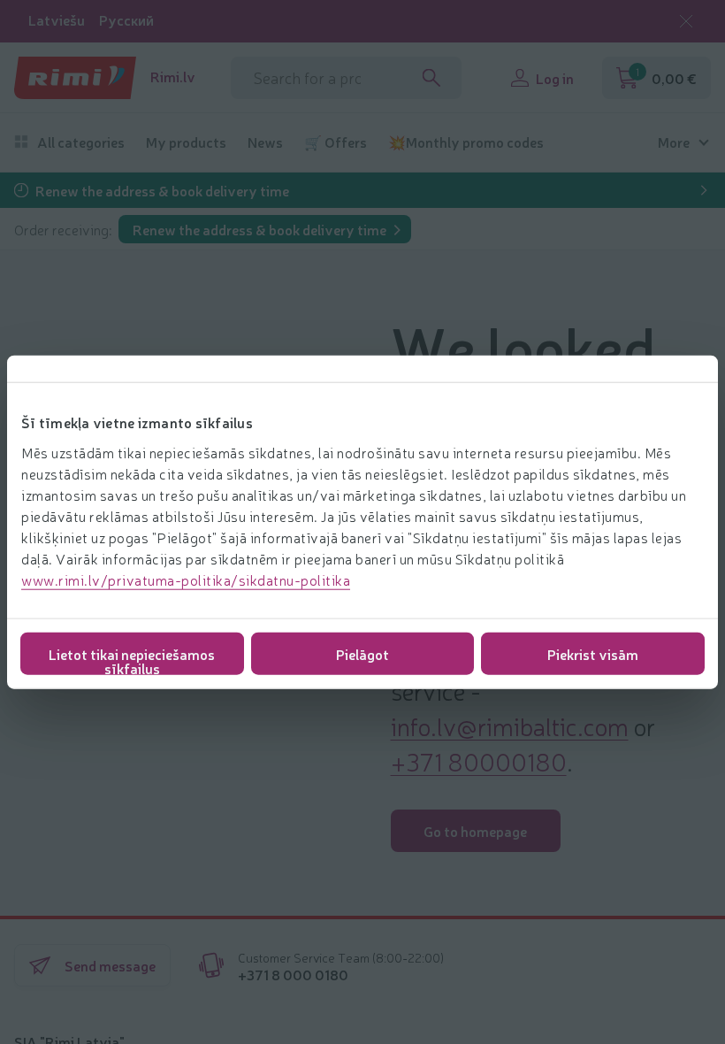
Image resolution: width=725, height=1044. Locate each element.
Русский (126, 20)
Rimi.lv (172, 76)
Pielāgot (362, 653)
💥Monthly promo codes (466, 142)
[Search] (431, 77)
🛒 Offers (335, 142)
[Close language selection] (686, 21)
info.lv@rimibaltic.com (510, 725)
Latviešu (56, 20)
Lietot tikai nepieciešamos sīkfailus (132, 658)
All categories (81, 142)
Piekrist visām (592, 653)
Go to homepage (475, 831)
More (674, 142)
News (265, 142)
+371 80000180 (479, 761)
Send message (110, 965)
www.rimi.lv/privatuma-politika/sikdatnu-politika (185, 578)
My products (186, 142)
